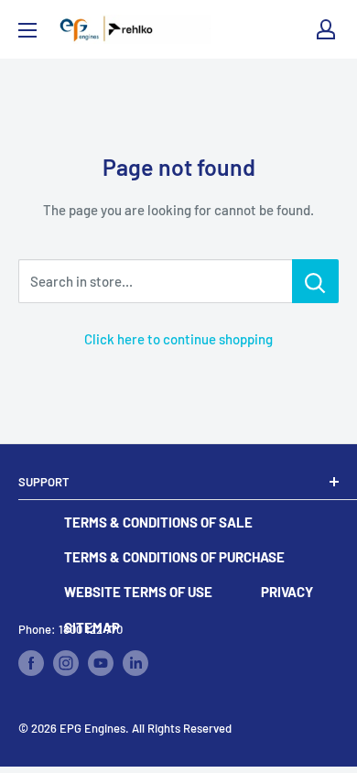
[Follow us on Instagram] (66, 663)
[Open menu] (27, 30)
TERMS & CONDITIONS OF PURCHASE (174, 557)
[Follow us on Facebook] (31, 663)
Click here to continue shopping (178, 339)
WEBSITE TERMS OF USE (138, 591)
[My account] (326, 29)
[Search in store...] (315, 281)
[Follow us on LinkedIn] (135, 663)
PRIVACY (287, 591)
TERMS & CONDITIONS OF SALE (158, 522)
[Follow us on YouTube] (101, 663)
